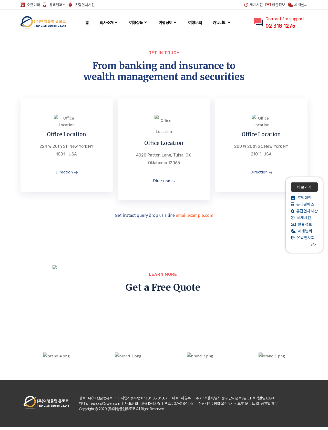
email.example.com (194, 215)
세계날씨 (304, 230)
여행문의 (195, 22)
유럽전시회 (305, 237)
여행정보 (165, 22)
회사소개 (107, 22)
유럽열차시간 (306, 210)
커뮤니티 (220, 22)
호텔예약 (303, 197)
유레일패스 (304, 204)
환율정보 (304, 224)
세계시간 (303, 217)
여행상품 (136, 22)
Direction (65, 172)
